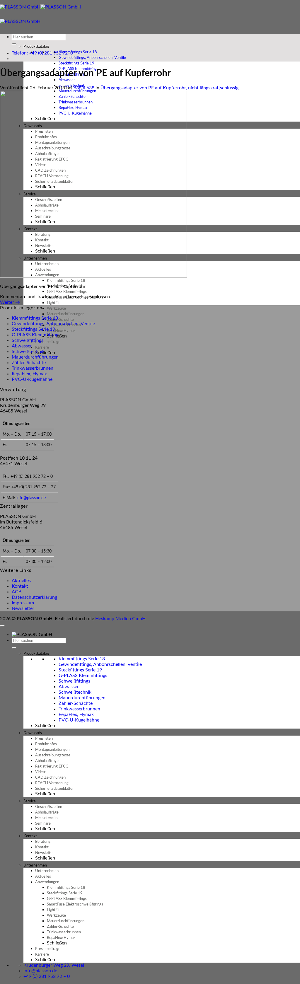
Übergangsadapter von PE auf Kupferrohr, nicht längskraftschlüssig (169, 88)
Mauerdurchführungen (35, 357)
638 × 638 (84, 88)
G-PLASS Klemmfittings (36, 334)
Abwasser (22, 346)
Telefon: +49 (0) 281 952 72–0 (42, 53)
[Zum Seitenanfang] (2, 626)
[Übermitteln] (14, 44)
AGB (16, 591)
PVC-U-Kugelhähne (32, 379)
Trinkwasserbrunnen (32, 368)
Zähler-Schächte (29, 362)
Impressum (23, 603)
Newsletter (23, 608)
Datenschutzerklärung (34, 597)
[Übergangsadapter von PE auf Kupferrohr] (93, 276)
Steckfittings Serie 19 (33, 329)
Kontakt (20, 586)
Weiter (10, 302)
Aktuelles (21, 580)
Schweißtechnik (28, 351)
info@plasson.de (31, 498)
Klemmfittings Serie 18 (35, 318)
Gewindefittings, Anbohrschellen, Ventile (53, 323)
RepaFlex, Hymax (29, 373)
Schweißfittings (27, 340)
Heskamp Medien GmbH (120, 618)
